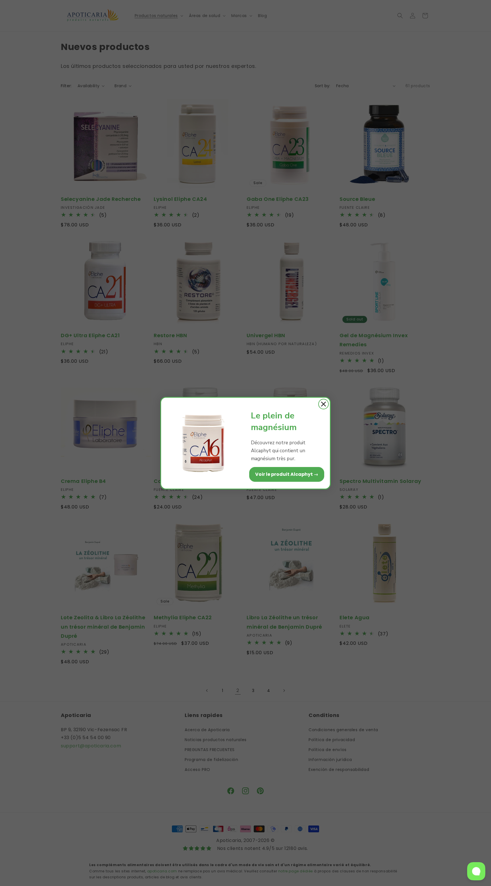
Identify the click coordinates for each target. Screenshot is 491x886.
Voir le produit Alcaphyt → (286, 474)
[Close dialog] (323, 404)
